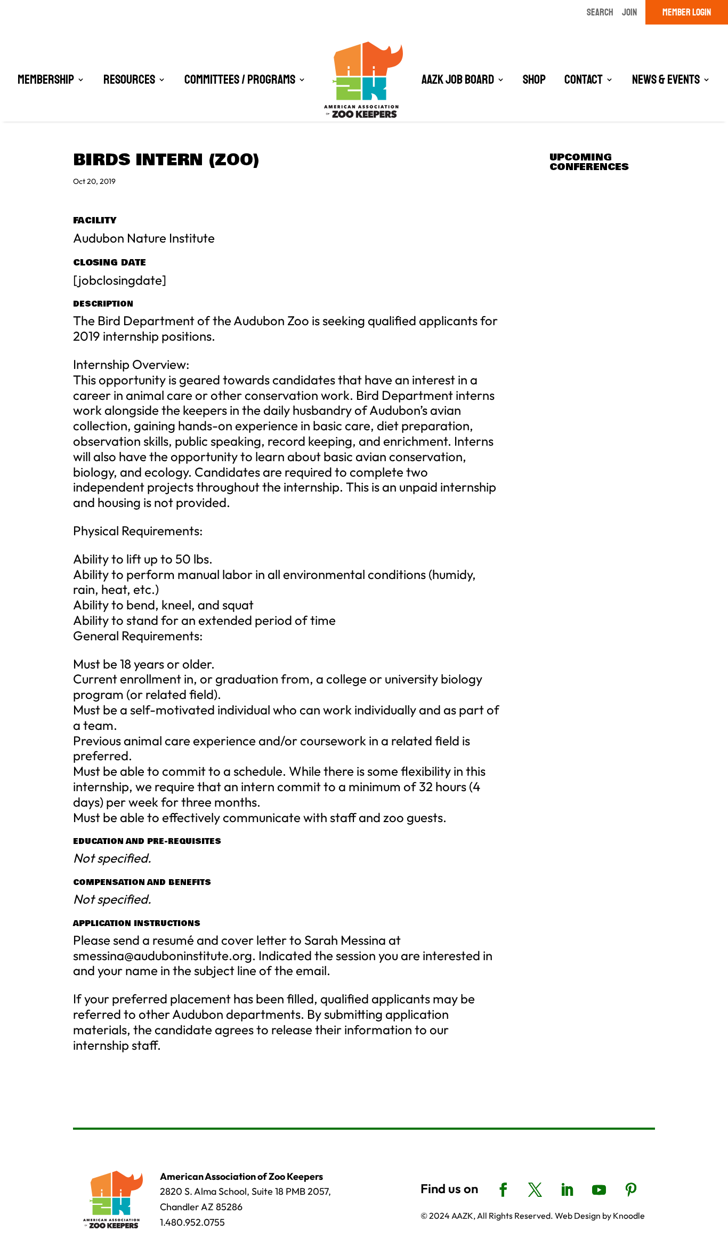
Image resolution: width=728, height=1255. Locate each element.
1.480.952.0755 (192, 1222)
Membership (46, 79)
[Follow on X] (535, 1190)
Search (600, 12)
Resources (129, 79)
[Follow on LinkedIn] (567, 1190)
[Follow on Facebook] (503, 1190)
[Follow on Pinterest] (631, 1190)
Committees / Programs (239, 79)
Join (629, 12)
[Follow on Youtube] (599, 1190)
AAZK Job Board (458, 79)
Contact (583, 79)
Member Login (686, 12)
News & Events (666, 79)
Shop (534, 79)
